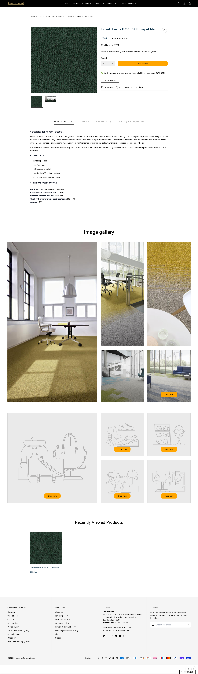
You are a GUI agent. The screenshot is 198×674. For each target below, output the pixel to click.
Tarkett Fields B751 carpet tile (80, 16)
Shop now (169, 394)
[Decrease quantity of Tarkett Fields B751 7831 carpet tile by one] (103, 63)
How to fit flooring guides (18, 641)
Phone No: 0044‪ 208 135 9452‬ (116, 630)
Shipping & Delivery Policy (66, 630)
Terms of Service (62, 619)
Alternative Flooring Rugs (18, 630)
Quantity (105, 58)
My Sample (188, 672)
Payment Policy (62, 623)
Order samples (110, 80)
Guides (58, 638)
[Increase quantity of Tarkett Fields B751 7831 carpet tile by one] (112, 63)
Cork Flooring (13, 634)
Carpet (10, 619)
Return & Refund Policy (65, 627)
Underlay (11, 638)
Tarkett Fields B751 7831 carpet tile (44, 567)
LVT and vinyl (13, 627)
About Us (59, 612)
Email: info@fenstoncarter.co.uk (117, 627)
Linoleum (11, 612)
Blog (57, 634)
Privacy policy (61, 616)
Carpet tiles (12, 623)
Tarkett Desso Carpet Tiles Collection (47, 16)
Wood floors (12, 616)
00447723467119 (121, 622)
